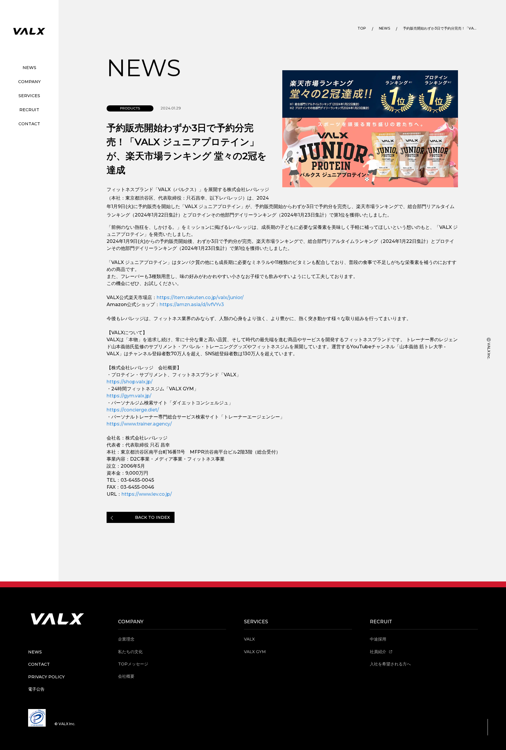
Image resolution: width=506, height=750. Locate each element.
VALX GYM (255, 651)
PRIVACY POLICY (46, 676)
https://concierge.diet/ (133, 410)
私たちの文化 (130, 651)
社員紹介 (378, 651)
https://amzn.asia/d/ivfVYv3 (192, 304)
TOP (362, 28)
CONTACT (29, 123)
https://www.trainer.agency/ (139, 424)
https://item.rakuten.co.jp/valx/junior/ (200, 297)
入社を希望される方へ (390, 664)
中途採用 (378, 639)
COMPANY (29, 81)
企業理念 (126, 639)
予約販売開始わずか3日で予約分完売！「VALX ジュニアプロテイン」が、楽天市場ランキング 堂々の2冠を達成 (440, 28)
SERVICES (29, 95)
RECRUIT (29, 109)
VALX (249, 639)
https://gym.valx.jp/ (129, 396)
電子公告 (36, 689)
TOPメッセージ (133, 664)
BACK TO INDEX (152, 517)
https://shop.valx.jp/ (130, 382)
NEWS (29, 67)
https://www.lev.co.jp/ (147, 494)
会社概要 (126, 676)
